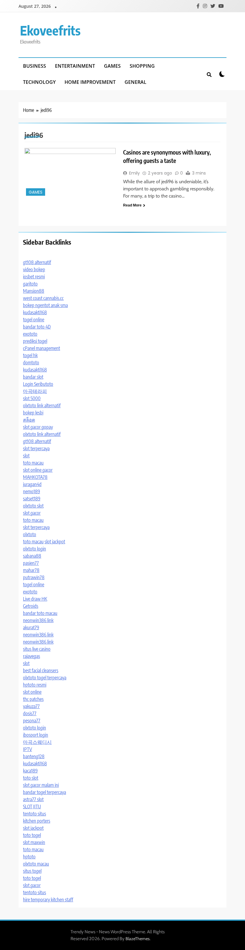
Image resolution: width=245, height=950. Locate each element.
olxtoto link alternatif (42, 405)
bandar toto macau (40, 613)
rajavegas (31, 656)
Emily (134, 173)
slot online (32, 692)
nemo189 (31, 491)
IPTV (27, 749)
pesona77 (31, 721)
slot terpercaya (36, 448)
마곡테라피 (35, 391)
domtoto (31, 362)
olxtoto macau (36, 864)
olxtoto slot (33, 506)
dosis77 (29, 713)
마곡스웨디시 (37, 742)
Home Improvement (90, 82)
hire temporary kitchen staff (48, 900)
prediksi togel (35, 341)
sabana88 (32, 556)
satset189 (31, 499)
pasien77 (31, 563)
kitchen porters (36, 821)
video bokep (34, 269)
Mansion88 (33, 291)
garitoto (30, 284)
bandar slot (33, 377)
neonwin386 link (38, 620)
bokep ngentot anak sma (45, 305)
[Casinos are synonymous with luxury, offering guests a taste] (70, 172)
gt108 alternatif (37, 262)
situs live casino (36, 649)
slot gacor (32, 513)
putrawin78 (34, 577)
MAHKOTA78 (35, 477)
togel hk (30, 355)
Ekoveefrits (50, 30)
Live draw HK (35, 599)
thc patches (33, 699)
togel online (33, 320)
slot (26, 456)
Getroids (30, 606)
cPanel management (41, 348)
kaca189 (30, 771)
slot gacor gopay (38, 427)
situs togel (32, 871)
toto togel (32, 835)
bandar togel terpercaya (44, 792)
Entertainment (75, 66)
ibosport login (35, 735)
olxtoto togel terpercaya (44, 678)
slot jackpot (55, 542)
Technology (39, 82)
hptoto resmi (34, 685)
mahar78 (31, 570)
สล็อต (29, 420)
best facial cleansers (40, 670)
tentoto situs (34, 814)
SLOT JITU (32, 806)
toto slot (30, 778)
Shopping (142, 66)
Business (34, 66)
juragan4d (32, 484)
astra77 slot (33, 799)
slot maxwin (34, 842)
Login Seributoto (38, 384)
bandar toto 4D (37, 327)
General (135, 82)
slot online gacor (38, 470)
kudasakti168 (35, 312)
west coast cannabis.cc (43, 298)
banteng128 (34, 756)
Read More (132, 205)
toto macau (33, 463)
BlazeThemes (137, 938)
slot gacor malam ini (41, 785)
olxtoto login (34, 549)
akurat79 (31, 627)
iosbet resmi (34, 277)
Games (112, 66)
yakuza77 (31, 706)
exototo (30, 334)
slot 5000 (32, 398)
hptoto (29, 857)
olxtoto (29, 534)
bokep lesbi (33, 413)
